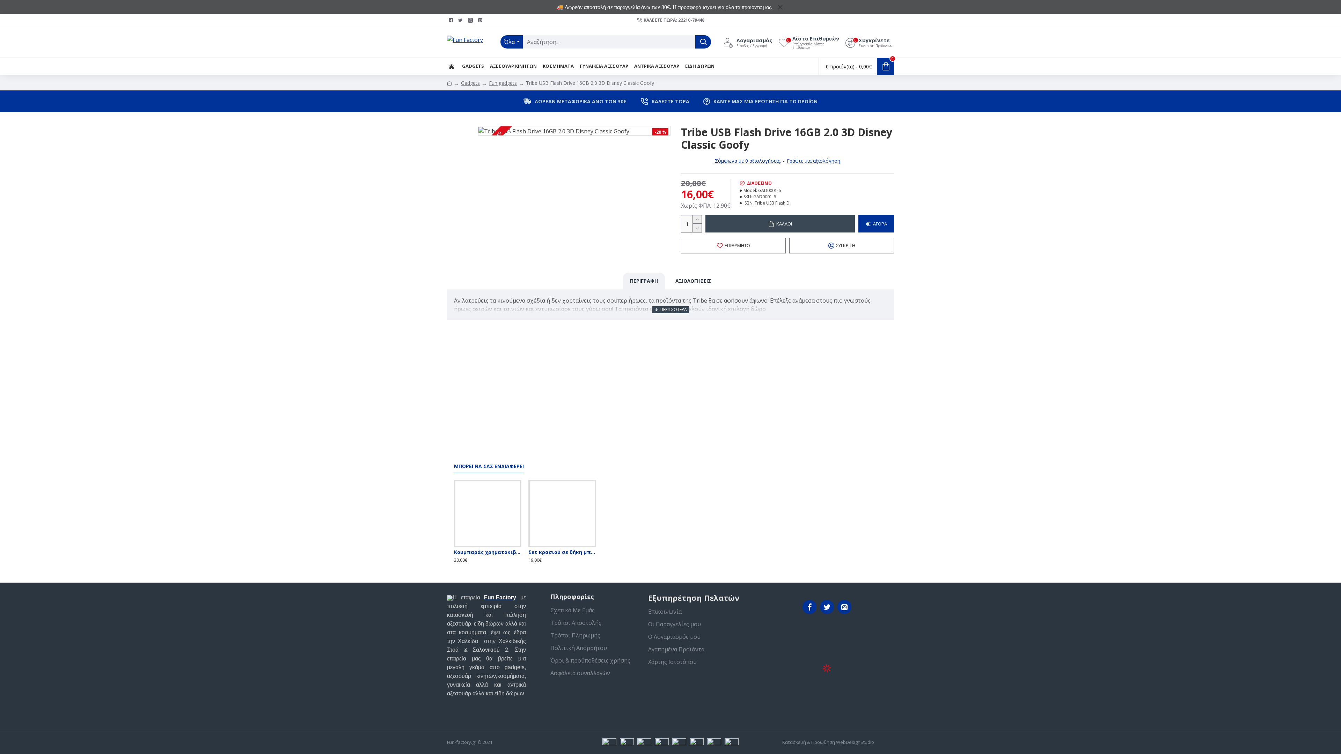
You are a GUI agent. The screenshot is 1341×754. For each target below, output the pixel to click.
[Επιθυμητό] (488, 546)
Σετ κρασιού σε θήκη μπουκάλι (562, 552)
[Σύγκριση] (502, 546)
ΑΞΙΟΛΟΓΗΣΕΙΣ (693, 281)
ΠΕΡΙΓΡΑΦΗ (644, 281)
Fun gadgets (503, 83)
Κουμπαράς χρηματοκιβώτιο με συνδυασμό (487, 552)
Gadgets (470, 83)
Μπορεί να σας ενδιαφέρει (489, 466)
